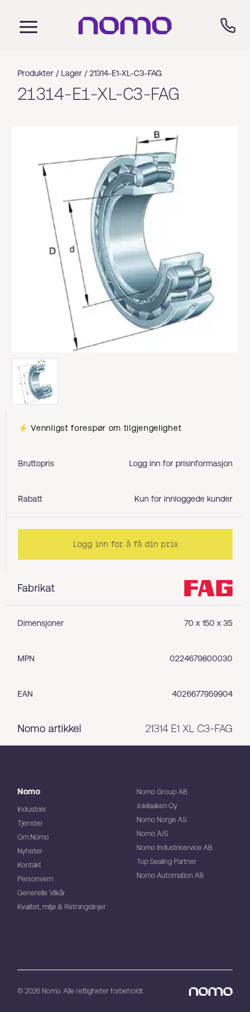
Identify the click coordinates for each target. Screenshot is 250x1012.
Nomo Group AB (162, 792)
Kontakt (29, 865)
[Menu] (25, 25)
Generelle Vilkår (41, 893)
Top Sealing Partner (167, 862)
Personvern (35, 879)
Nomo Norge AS (162, 820)
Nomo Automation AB (170, 875)
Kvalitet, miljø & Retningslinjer (61, 907)
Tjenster (30, 823)
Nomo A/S (152, 834)
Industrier (32, 809)
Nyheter (29, 851)
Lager (71, 73)
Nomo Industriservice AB (174, 848)
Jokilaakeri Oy (157, 806)
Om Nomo (33, 837)
